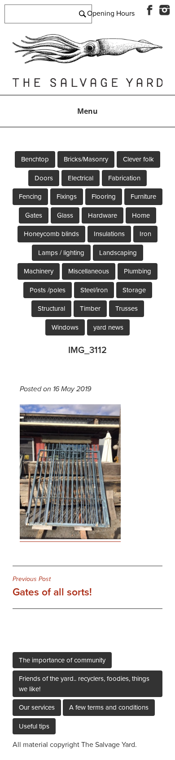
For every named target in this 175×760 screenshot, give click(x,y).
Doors (44, 178)
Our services (37, 707)
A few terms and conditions (109, 707)
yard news (108, 327)
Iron (145, 234)
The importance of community (62, 660)
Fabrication (124, 178)
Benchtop (35, 159)
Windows (65, 327)
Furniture (143, 196)
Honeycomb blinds (51, 234)
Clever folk (138, 159)
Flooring (104, 196)
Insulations (109, 234)
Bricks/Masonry (86, 159)
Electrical (80, 178)
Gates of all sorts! (52, 587)
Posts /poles (48, 290)
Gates (33, 215)
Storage (134, 290)
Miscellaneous (88, 271)
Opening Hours (111, 13)
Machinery (38, 271)
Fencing (30, 196)
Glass (65, 215)
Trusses (126, 308)
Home (141, 215)
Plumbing (137, 271)
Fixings (67, 196)
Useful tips (34, 726)
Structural (51, 308)
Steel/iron (94, 290)
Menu (87, 111)
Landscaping (118, 253)
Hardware (102, 215)
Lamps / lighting (61, 253)
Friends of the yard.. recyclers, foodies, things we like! (84, 684)
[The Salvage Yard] (87, 61)
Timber (90, 308)
